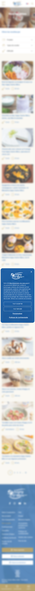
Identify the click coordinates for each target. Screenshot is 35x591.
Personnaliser (17, 313)
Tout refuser (17, 309)
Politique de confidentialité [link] (18, 317)
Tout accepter (17, 304)
